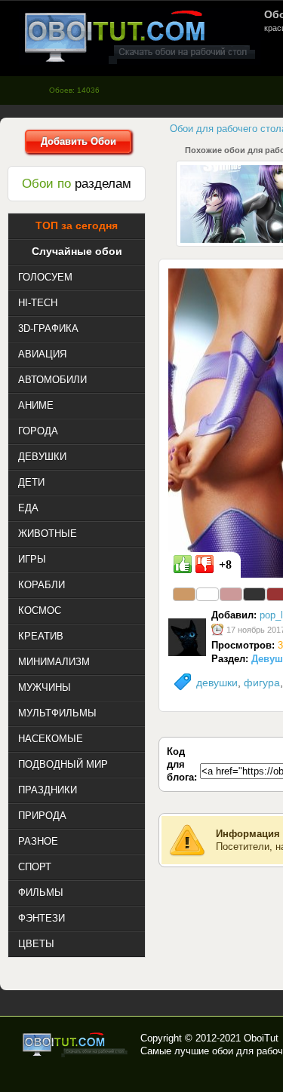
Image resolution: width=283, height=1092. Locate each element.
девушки (217, 682)
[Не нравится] (204, 564)
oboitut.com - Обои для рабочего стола (139, 36)
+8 (225, 564)
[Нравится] (183, 564)
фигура (262, 682)
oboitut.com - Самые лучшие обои (76, 1044)
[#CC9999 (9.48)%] (231, 594)
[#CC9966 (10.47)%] (184, 594)
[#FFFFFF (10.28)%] (207, 594)
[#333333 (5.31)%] (254, 594)
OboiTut (261, 1038)
